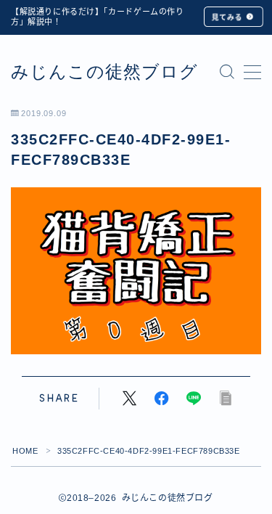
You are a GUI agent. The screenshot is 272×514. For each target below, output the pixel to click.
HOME (25, 450)
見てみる (227, 17)
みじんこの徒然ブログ (104, 71)
